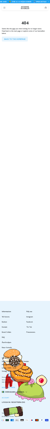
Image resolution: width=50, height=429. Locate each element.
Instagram (29, 317)
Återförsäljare (6, 342)
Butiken (4, 322)
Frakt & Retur (17, 413)
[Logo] (25, 7)
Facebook (29, 322)
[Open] (4, 8)
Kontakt (4, 327)
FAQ (3, 337)
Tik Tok (29, 327)
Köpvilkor (10, 413)
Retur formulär (7, 348)
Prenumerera (30, 332)
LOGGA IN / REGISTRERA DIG (13, 402)
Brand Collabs (6, 332)
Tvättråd (4, 413)
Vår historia (5, 317)
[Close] (48, 1)
